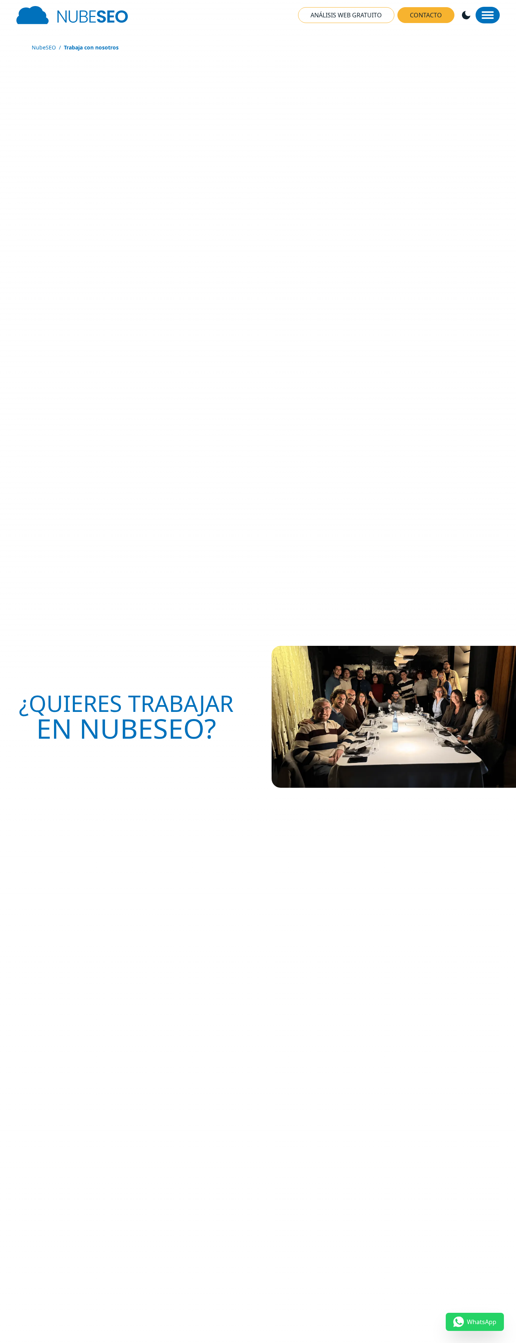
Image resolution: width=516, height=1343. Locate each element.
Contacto (426, 15)
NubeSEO (44, 47)
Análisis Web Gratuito (346, 15)
